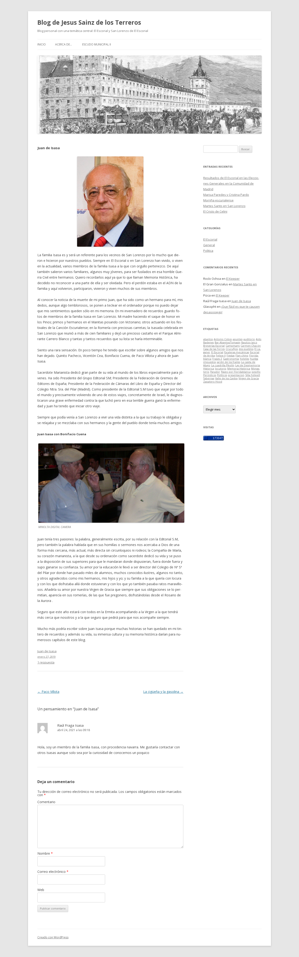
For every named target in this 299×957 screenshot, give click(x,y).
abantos (208, 339)
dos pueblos (246, 349)
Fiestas (231, 355)
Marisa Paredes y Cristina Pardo (226, 195)
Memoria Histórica (238, 368)
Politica (208, 251)
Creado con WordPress (52, 937)
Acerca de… (63, 44)
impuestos (209, 362)
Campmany (233, 345)
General (209, 245)
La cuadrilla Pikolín (222, 365)
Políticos (222, 375)
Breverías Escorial (214, 345)
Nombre (45, 853)
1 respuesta (45, 662)
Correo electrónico (52, 871)
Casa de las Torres (214, 349)
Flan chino (241, 355)
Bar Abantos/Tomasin (227, 342)
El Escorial (210, 239)
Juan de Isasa (241, 301)
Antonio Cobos (223, 339)
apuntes (237, 339)
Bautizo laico (249, 342)
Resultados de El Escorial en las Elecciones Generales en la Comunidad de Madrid (231, 183)
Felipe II (221, 355)
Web (40, 890)
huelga (254, 358)
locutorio (220, 368)
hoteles (244, 358)
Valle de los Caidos (226, 378)
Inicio (41, 44)
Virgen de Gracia (248, 378)
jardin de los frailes (228, 362)
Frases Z (217, 358)
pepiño (256, 371)
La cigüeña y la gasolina (163, 691)
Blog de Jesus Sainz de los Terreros (89, 22)
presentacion (236, 375)
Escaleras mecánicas (236, 352)
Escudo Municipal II (96, 44)
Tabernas (208, 378)
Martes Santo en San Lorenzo (224, 206)
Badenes (208, 342)
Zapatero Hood (212, 381)
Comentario (46, 802)
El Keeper (233, 278)
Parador (215, 371)
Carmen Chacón (251, 345)
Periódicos (209, 375)
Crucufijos (232, 349)
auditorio (249, 339)
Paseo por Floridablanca (236, 371)
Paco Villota (48, 691)
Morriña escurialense (218, 200)
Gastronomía (231, 358)
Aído (258, 339)
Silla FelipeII (252, 375)
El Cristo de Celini (215, 211)
